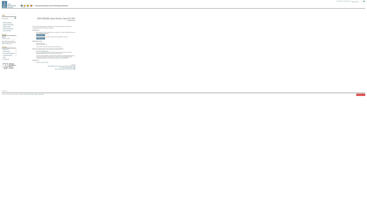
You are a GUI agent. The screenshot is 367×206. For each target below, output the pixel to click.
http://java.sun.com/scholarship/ (61, 58)
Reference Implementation (42, 51)
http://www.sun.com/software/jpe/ (54, 53)
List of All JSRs (7, 30)
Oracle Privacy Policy (7, 43)
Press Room (339, 1)
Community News (7, 55)
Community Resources (9, 53)
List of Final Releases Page (67, 67)
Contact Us (6, 59)
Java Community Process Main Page (65, 69)
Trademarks (41, 94)
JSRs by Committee (8, 28)
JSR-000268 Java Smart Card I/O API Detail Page (61, 66)
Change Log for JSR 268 (42, 62)
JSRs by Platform (7, 22)
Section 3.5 (63, 26)
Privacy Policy (34, 94)
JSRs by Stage (7, 26)
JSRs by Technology (8, 24)
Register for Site (6, 38)
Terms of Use (27, 94)
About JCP (6, 49)
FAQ (4, 57)
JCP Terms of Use (8, 42)
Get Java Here (347, 1)
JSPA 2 (53, 56)
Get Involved (6, 51)
